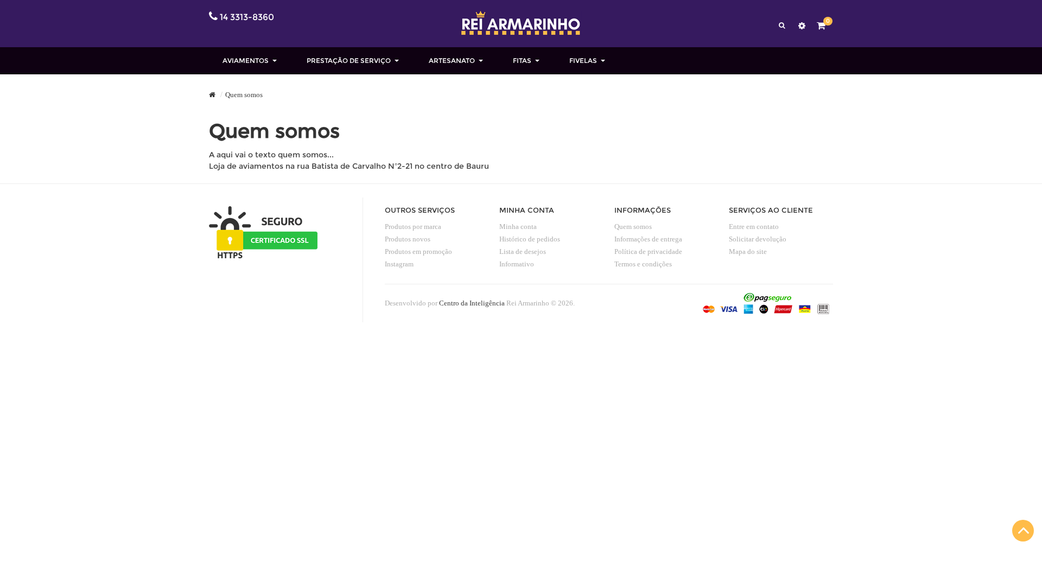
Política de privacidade (648, 251)
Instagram (399, 264)
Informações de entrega (648, 239)
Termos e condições (643, 264)
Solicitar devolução (757, 239)
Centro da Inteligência (472, 303)
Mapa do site (748, 251)
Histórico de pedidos (529, 239)
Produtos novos (407, 239)
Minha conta (518, 226)
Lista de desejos (522, 251)
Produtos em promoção (418, 251)
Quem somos (244, 95)
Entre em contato (754, 226)
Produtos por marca (413, 226)
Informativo (516, 264)
